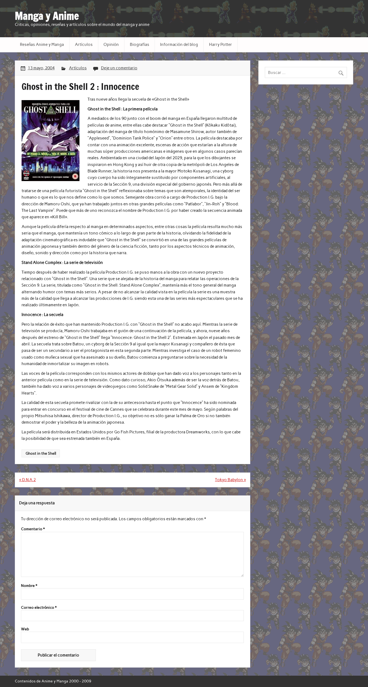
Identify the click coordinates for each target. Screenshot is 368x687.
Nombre (29, 586)
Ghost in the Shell (41, 453)
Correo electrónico (39, 608)
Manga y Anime (47, 16)
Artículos (84, 44)
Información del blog (179, 44)
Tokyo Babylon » (230, 479)
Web (25, 629)
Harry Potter (220, 44)
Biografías (139, 44)
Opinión (111, 44)
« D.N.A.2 (27, 479)
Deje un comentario (119, 68)
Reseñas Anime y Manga (42, 44)
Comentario (33, 529)
